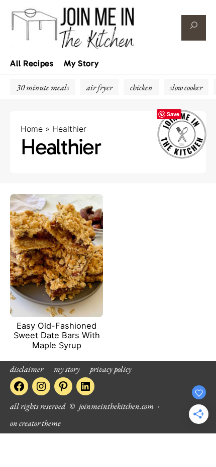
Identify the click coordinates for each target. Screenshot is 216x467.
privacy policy (111, 369)
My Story (81, 64)
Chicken (141, 87)
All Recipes (31, 64)
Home (32, 129)
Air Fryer (99, 87)
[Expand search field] (193, 28)
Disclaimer (26, 369)
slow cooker (186, 87)
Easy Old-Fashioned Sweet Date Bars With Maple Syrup (57, 335)
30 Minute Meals (43, 87)
